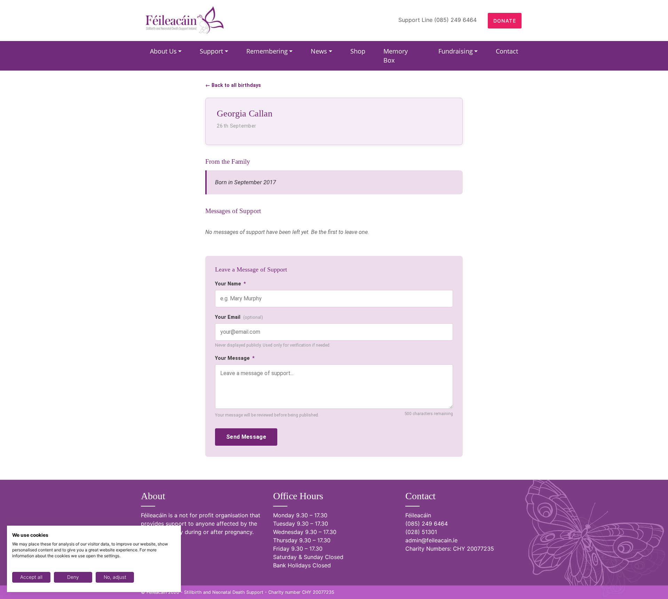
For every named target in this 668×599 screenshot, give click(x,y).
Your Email (239, 317)
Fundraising (455, 51)
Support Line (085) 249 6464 (437, 19)
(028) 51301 (421, 531)
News (319, 51)
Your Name (230, 284)
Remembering (267, 51)
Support (211, 51)
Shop (357, 51)
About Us (163, 51)
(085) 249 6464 (426, 523)
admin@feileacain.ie (431, 540)
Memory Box (395, 55)
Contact (507, 51)
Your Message (235, 358)
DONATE (504, 21)
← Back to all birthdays (233, 85)
